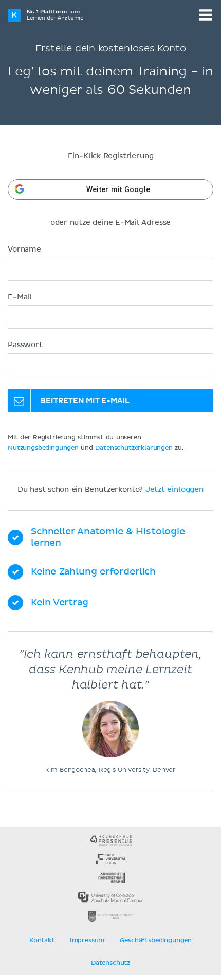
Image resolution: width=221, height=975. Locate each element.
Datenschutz (110, 963)
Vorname (24, 249)
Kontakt (41, 941)
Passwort (25, 345)
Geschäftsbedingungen (156, 941)
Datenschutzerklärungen (133, 448)
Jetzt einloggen (174, 489)
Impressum (87, 941)
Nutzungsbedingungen (43, 448)
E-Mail (20, 297)
